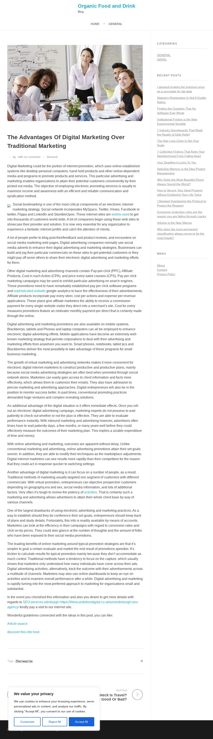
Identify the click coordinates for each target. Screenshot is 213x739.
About (161, 265)
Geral (162, 59)
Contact (162, 269)
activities (90, 492)
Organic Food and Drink (106, 6)
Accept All (81, 721)
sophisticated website (30, 291)
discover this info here (23, 632)
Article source (17, 623)
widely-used (120, 214)
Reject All (55, 721)
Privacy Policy (166, 274)
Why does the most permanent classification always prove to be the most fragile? (180, 234)
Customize (27, 721)
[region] (54, 709)
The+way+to (24, 661)
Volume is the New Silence (174, 222)
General (52, 156)
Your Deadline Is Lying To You (176, 162)
